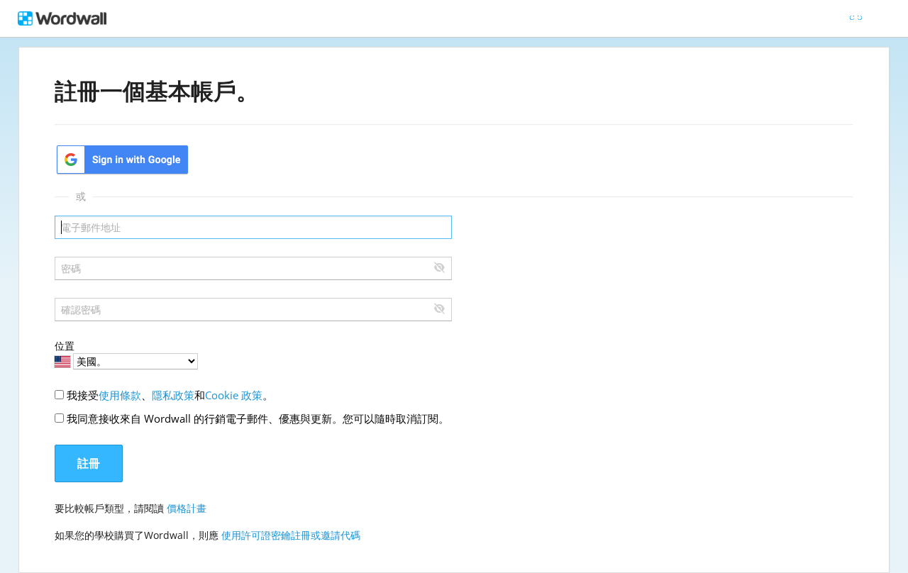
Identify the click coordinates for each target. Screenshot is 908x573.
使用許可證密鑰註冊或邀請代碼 (290, 535)
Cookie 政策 (233, 395)
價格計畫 (186, 508)
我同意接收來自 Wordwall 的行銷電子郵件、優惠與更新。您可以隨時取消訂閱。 (258, 418)
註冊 (88, 463)
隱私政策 (173, 395)
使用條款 (120, 395)
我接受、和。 (170, 395)
